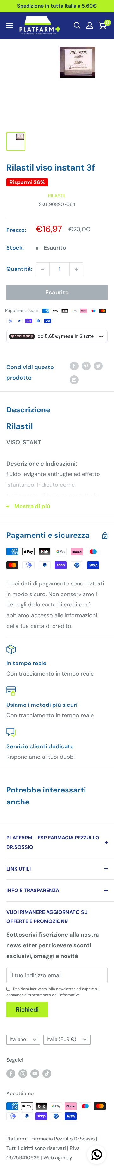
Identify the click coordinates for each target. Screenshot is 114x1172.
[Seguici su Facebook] (10, 1073)
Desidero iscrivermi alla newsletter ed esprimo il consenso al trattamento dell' (53, 991)
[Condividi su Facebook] (74, 366)
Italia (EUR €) (61, 1039)
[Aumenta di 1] (76, 269)
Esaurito (57, 292)
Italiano (18, 1039)
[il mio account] (89, 25)
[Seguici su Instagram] (22, 1073)
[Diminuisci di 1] (42, 269)
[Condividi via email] (74, 379)
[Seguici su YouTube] (34, 1073)
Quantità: (19, 269)
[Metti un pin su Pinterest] (86, 366)
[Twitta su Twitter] (98, 366)
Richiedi (27, 1009)
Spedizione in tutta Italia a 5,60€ (57, 6)
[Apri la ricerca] (77, 25)
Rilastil (57, 196)
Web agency (57, 1157)
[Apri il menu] (9, 25)
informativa (69, 994)
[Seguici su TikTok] (46, 1073)
